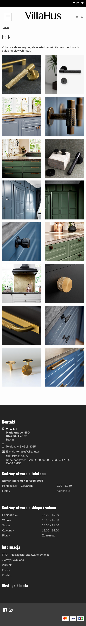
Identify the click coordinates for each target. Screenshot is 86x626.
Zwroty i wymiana (13, 559)
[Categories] (8, 17)
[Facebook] (5, 610)
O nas (6, 570)
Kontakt (7, 575)
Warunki (7, 564)
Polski (80, 3)
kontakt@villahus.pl (28, 451)
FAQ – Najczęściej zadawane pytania (25, 554)
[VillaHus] (43, 15)
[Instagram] (11, 610)
